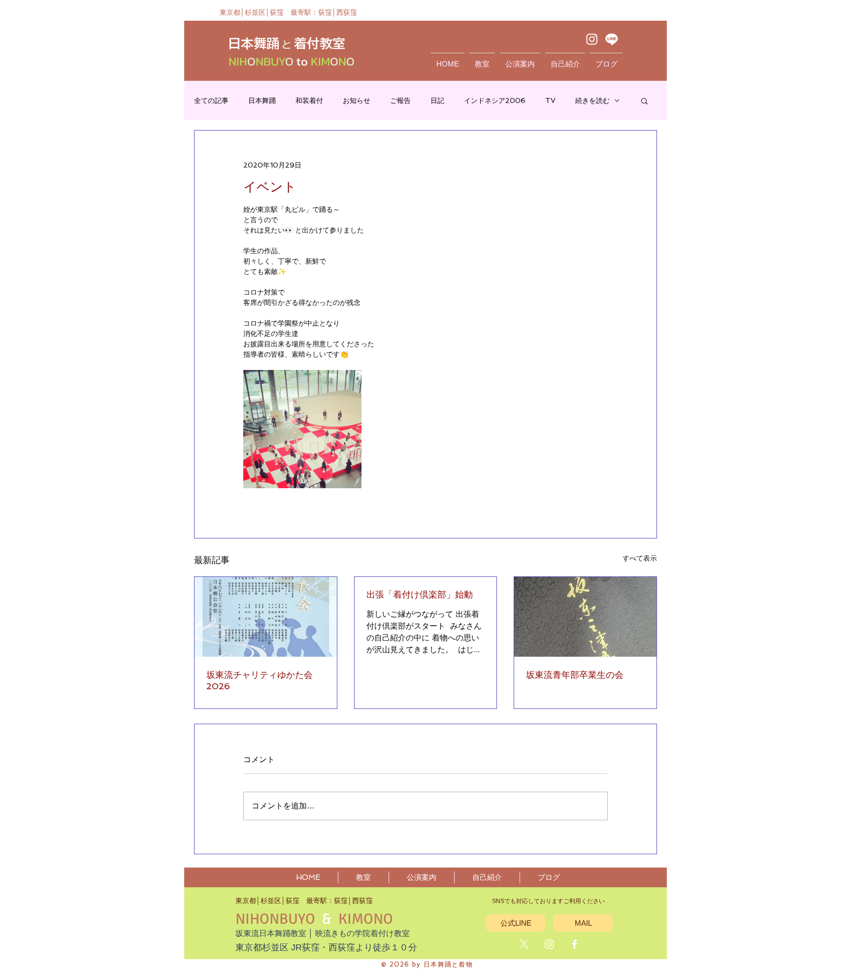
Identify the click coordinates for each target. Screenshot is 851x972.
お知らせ (356, 100)
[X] (524, 944)
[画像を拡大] (302, 429)
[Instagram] (592, 39)
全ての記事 (211, 100)
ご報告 (400, 100)
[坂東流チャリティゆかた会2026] (266, 617)
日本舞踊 (262, 100)
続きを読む (592, 100)
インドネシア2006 (494, 100)
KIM (319, 61)
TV (550, 100)
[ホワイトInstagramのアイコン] (549, 944)
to (302, 61)
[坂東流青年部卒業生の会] (585, 617)
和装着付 (309, 100)
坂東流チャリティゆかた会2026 (259, 680)
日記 (437, 100)
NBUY (270, 61)
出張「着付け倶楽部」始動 (419, 594)
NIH (238, 61)
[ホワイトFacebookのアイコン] (574, 944)
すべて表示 (639, 558)
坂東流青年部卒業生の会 (574, 675)
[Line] (611, 39)
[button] (644, 100)
